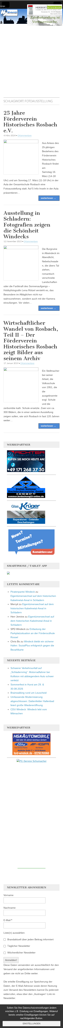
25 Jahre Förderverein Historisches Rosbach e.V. (30, 122)
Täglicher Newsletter (18, 945)
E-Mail (8, 920)
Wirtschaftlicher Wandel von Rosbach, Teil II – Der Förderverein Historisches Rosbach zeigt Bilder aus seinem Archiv (31, 341)
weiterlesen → (48, 198)
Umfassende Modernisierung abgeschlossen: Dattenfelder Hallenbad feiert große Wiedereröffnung (32, 701)
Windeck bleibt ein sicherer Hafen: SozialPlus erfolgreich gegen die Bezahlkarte (32, 645)
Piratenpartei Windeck (22, 591)
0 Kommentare (24, 135)
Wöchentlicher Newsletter (21, 952)
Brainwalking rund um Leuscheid (28, 692)
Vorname (8, 895)
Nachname (10, 907)
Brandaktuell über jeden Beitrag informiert (30, 939)
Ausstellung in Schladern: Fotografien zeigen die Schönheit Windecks (27, 225)
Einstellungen (31, 1023)
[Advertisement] (31, 62)
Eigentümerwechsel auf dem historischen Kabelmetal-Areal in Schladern (32, 608)
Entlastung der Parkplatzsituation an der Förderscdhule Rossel (32, 633)
